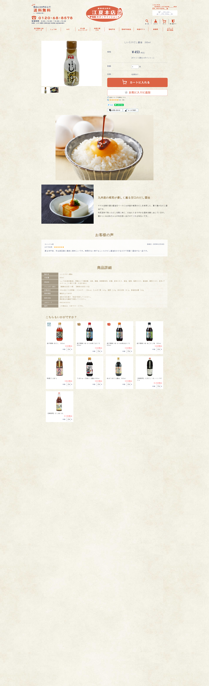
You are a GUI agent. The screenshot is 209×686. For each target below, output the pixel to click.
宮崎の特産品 (126, 29)
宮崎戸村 (112, 29)
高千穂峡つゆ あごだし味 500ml (149, 343)
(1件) (123, 100)
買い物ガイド (173, 24)
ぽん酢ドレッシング (82, 29)
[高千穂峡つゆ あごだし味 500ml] (149, 331)
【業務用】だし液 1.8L (55, 413)
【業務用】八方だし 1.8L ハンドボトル (149, 379)
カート (164, 24)
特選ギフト (141, 29)
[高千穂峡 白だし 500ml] (59, 331)
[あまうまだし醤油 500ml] (119, 366)
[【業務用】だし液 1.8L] (59, 401)
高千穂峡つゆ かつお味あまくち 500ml (119, 344)
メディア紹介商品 (170, 29)
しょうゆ (53, 29)
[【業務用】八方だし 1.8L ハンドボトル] (149, 366)
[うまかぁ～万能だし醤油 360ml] (89, 366)
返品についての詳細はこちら (117, 97)
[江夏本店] (104, 21)
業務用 (155, 29)
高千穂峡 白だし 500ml (56, 343)
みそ (68, 29)
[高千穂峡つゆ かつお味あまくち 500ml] (119, 331)
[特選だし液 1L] (59, 366)
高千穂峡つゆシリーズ (39, 29)
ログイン (155, 24)
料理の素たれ (97, 29)
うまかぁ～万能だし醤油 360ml (88, 378)
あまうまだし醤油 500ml (116, 378)
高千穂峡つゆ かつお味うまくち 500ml (89, 344)
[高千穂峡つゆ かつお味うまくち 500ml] (89, 331)
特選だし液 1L (52, 378)
